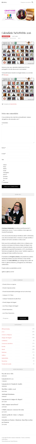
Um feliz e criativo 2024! (9, 389)
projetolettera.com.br (15, 268)
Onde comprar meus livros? (10, 404)
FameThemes (14, 441)
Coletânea (4, 340)
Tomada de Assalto (13, 298)
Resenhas (4, 361)
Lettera (4, 355)
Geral (3, 349)
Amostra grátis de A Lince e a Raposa (12, 415)
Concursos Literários (7, 343)
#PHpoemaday (6, 329)
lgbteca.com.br (10, 271)
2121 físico (10, 295)
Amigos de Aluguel (11, 302)
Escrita (3, 346)
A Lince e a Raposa (7, 334)
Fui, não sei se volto (7, 373)
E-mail (4, 153)
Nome (4, 148)
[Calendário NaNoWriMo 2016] (18, 53)
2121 (3, 332)
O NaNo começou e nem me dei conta (13, 410)
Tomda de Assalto (6, 364)
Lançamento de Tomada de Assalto (12, 384)
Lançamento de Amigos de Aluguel (12, 399)
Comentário (4, 123)
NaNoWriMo (6, 36)
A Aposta (9, 288)
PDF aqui (6, 75)
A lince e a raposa (11, 284)
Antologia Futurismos (8, 394)
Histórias (4, 352)
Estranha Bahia (11, 291)
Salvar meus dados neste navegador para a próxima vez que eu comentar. (6, 173)
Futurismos (9, 309)
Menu (5, 2)
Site (3, 159)
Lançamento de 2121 (7, 379)
